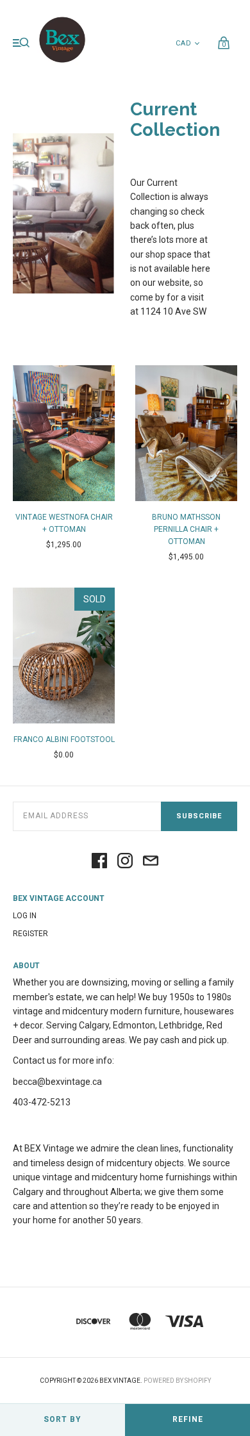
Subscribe (199, 816)
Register (30, 933)
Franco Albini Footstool (64, 739)
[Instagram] (125, 861)
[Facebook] (99, 861)
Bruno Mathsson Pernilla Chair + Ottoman (186, 529)
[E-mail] (150, 861)
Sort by (62, 1419)
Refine (187, 1419)
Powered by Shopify (177, 1380)
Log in (25, 915)
